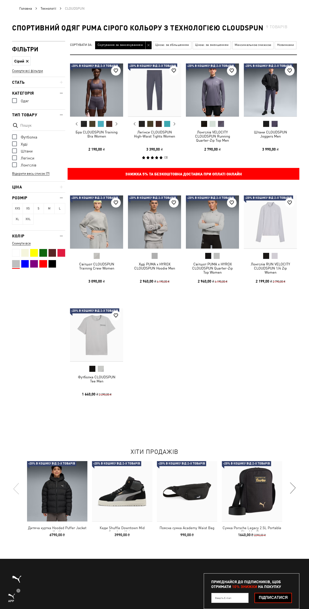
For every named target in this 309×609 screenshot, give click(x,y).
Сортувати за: (81, 45)
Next (116, 124)
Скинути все (21, 243)
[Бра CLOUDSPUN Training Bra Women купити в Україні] (96, 90)
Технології (48, 8)
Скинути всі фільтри (27, 71)
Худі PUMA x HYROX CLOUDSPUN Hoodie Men (154, 266)
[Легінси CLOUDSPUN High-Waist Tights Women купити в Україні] (154, 90)
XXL (28, 219)
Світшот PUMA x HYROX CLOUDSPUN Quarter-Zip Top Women (212, 268)
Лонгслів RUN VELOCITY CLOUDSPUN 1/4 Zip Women (270, 268)
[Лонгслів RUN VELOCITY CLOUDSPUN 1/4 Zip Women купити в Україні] (270, 222)
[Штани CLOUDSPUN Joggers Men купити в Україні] (270, 90)
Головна (25, 8)
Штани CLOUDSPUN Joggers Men (270, 134)
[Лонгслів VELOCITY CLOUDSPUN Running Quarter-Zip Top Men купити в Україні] (212, 90)
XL (17, 219)
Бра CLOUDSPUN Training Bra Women (97, 134)
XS (28, 208)
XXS (17, 208)
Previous (77, 124)
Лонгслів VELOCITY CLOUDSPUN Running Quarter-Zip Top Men (212, 136)
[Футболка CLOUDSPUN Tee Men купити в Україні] (96, 334)
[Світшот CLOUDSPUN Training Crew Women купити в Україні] (96, 222)
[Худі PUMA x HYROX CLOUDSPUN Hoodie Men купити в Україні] (154, 222)
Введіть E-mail (223, 597)
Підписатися (273, 597)
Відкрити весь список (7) (30, 173)
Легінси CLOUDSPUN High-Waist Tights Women (154, 134)
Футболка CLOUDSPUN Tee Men (96, 379)
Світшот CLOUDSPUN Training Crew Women (96, 266)
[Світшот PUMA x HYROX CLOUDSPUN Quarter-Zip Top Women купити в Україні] (212, 222)
